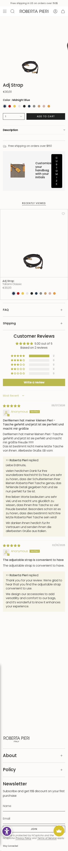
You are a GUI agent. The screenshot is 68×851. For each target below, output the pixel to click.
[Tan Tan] (49, 106)
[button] (34, 130)
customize (57, 171)
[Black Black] (24, 106)
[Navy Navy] (29, 106)
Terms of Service (47, 838)
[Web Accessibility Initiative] (7, 831)
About (10, 755)
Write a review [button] (34, 382)
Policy (9, 770)
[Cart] (63, 11)
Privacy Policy (23, 838)
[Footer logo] (16, 738)
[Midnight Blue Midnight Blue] (5, 106)
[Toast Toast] (39, 106)
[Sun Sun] (14, 106)
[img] (11, 406)
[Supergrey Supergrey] (19, 106)
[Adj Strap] (34, 243)
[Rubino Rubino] (9, 106)
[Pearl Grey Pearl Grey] (34, 106)
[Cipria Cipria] (44, 106)
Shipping (9, 323)
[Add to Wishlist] (63, 213)
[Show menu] (4, 11)
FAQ (6, 310)
